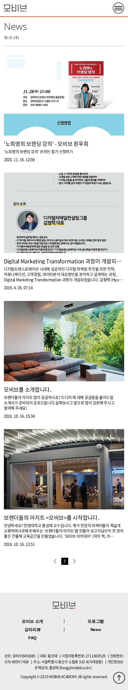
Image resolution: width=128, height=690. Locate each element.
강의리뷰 (32, 629)
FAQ (32, 638)
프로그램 (96, 621)
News (95, 629)
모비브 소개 (32, 621)
